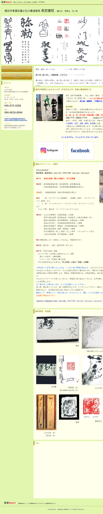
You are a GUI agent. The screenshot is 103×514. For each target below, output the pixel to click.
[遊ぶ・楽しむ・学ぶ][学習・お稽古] (25, 2)
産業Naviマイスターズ (37, 503)
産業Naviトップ (23, 503)
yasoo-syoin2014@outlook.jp (14, 118)
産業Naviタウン (51, 503)
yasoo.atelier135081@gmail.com (15, 120)
